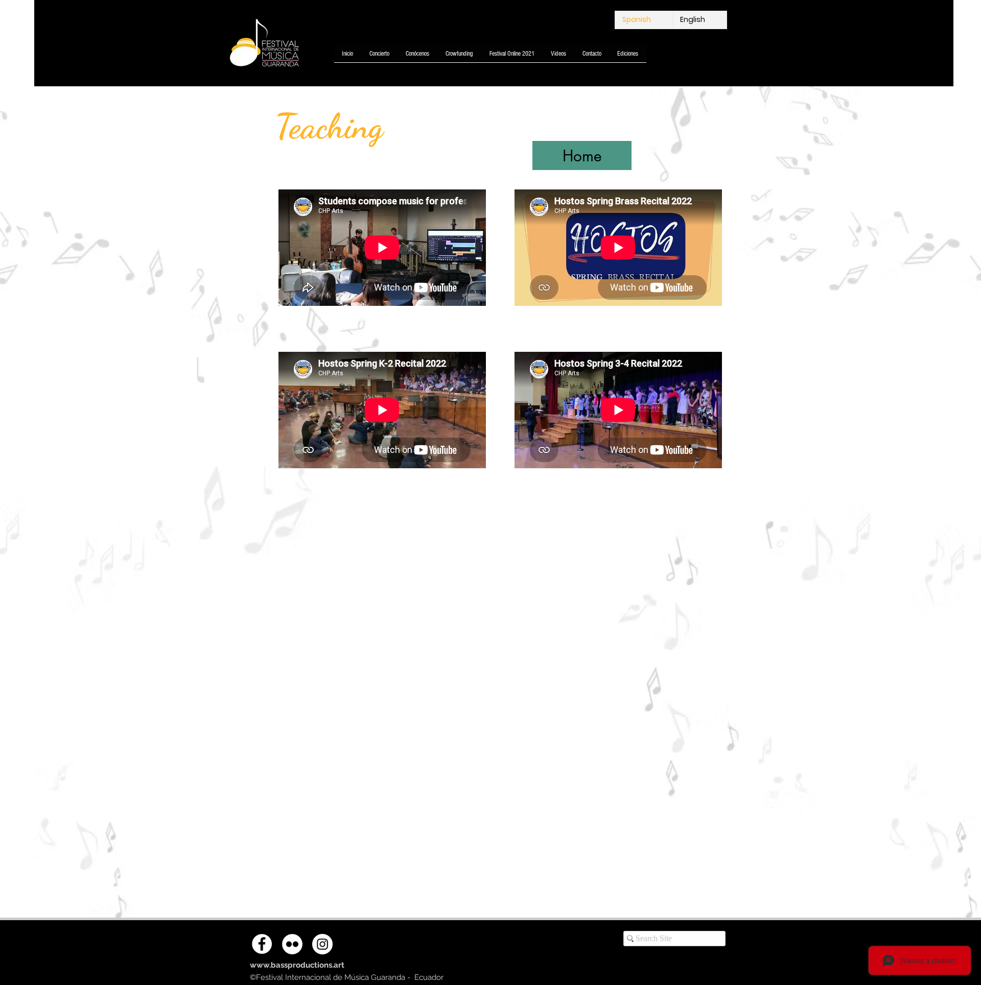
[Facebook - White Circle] (262, 944)
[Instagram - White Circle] (322, 944)
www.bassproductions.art (297, 965)
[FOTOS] (292, 944)
